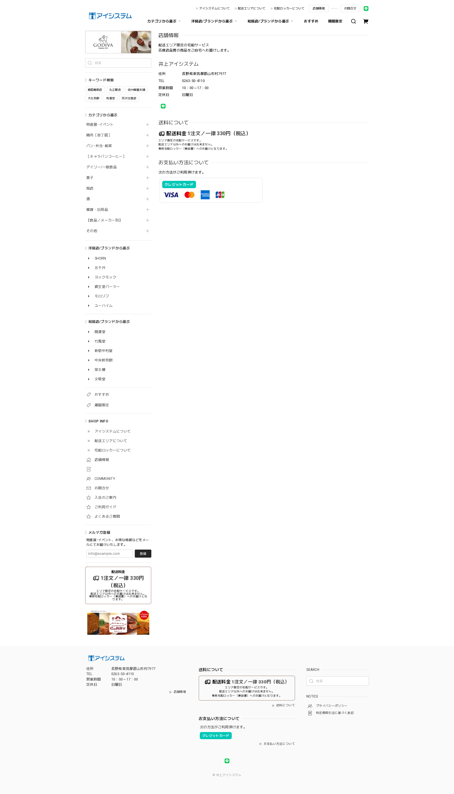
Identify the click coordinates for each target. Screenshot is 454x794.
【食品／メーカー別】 (104, 220)
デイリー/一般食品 (101, 167)
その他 (91, 231)
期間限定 (335, 21)
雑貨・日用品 (97, 210)
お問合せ (350, 8)
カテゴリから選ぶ (161, 21)
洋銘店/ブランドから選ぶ (212, 21)
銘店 (90, 189)
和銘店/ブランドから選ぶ (268, 21)
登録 (143, 553)
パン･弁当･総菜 (99, 146)
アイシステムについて (214, 8)
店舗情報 (319, 8)
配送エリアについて (252, 8)
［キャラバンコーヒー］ (106, 157)
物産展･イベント (100, 125)
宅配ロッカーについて (289, 8)
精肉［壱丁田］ (99, 135)
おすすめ (311, 21)
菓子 (90, 178)
